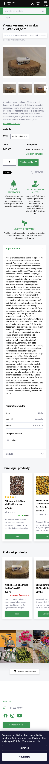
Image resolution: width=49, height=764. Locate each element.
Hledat (42, 11)
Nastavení (24, 748)
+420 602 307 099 (16, 708)
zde (38, 741)
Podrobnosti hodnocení (37, 35)
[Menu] (45, 3)
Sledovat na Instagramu (27, 671)
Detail (17, 537)
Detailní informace (11, 124)
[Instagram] (12, 715)
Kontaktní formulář (16, 725)
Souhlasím (24, 756)
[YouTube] (19, 715)
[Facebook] (5, 715)
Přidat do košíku (26, 162)
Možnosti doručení (34, 154)
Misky (14, 440)
